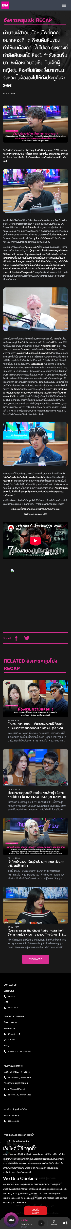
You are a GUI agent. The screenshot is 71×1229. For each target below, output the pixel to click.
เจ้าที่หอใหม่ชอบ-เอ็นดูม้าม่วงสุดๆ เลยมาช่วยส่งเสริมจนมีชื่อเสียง (36, 864)
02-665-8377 (13, 996)
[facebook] (16, 638)
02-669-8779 (13, 1094)
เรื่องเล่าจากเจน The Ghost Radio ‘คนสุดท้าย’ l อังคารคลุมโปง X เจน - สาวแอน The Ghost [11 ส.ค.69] (36, 933)
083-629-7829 (25, 1094)
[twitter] (26, 638)
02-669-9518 (26, 1077)
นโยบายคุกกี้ (25, 1172)
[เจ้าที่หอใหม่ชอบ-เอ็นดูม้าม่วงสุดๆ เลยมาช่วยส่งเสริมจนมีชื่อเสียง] (35, 836)
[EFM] (5, 5)
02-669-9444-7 (14, 1034)
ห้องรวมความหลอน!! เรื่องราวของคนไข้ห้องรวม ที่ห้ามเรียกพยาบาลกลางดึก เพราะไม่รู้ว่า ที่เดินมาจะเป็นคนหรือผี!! (36, 726)
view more (35, 959)
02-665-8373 (13, 1007)
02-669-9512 (13, 1051)
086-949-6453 (13, 1121)
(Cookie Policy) (19, 1202)
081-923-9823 (25, 1051)
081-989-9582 (14, 1077)
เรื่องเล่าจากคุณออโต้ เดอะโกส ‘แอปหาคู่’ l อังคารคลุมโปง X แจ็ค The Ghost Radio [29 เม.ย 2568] (37, 795)
